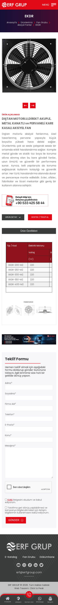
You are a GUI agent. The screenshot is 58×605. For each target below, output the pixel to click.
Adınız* (8, 383)
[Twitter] (41, 565)
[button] (25, 105)
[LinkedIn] (36, 565)
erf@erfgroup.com (29, 572)
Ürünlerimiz (27, 22)
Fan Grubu (42, 22)
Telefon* (9, 414)
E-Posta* (9, 425)
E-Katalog (11, 557)
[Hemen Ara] (29, 339)
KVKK (10, 499)
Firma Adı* (10, 404)
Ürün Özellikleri (28, 231)
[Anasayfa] (14, 4)
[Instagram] (24, 565)
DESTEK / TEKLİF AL (40, 217)
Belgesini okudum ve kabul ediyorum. (23, 501)
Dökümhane (47, 557)
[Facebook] (30, 565)
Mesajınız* (10, 445)
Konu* (8, 435)
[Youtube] (18, 565)
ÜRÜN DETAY (11, 217)
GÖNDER (13, 520)
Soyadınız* (10, 393)
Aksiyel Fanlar (24, 24)
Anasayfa (12, 22)
